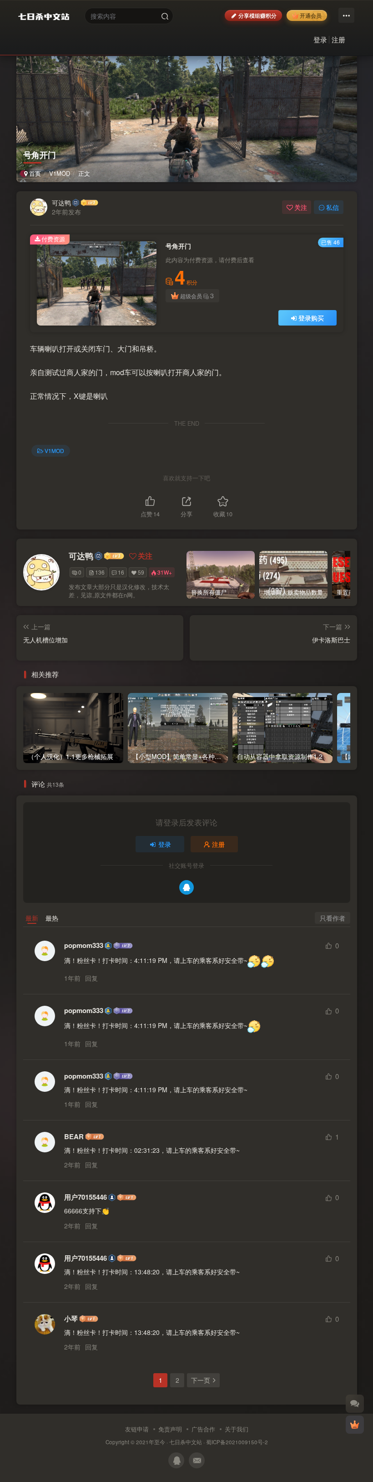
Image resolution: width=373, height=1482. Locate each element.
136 (100, 572)
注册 (338, 39)
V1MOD (59, 173)
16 (121, 572)
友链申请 (137, 1429)
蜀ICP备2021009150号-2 (237, 1442)
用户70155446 (85, 1197)
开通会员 (311, 15)
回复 (91, 978)
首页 (34, 173)
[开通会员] (355, 1425)
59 (141, 572)
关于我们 (236, 1429)
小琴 (71, 1319)
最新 (31, 917)
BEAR (74, 1136)
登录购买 (311, 317)
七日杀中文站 (185, 1442)
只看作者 (332, 917)
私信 (332, 207)
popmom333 (83, 945)
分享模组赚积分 (257, 15)
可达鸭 (61, 202)
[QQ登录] (186, 887)
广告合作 (203, 1429)
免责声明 (170, 1429)
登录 (320, 39)
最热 (51, 917)
